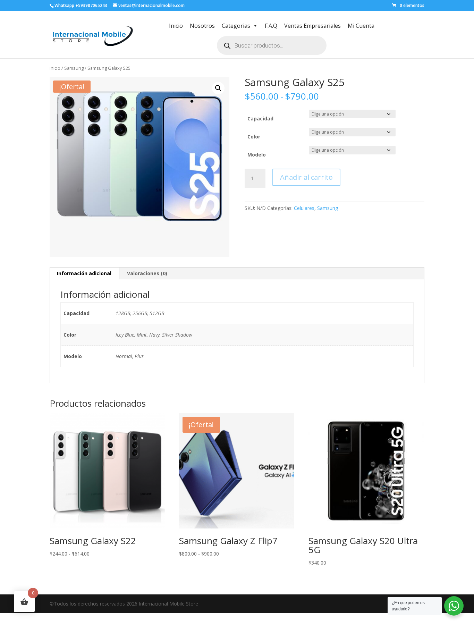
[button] (218, 88)
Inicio (176, 25)
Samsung (74, 68)
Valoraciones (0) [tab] (147, 273)
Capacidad (260, 118)
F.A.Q (271, 25)
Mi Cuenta (361, 25)
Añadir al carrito (306, 177)
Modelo (256, 154)
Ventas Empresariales (312, 25)
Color (253, 136)
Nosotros (202, 25)
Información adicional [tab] (84, 273)
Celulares (304, 208)
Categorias (236, 25)
